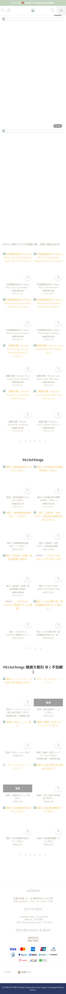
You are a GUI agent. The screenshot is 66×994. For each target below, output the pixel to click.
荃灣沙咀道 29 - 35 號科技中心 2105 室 (33, 898)
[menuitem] (21, 441)
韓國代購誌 (33, 940)
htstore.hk (42, 916)
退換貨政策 (33, 937)
